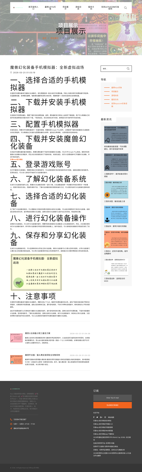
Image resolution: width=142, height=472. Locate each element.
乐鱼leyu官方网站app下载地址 (103, 434)
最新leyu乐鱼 (50, 8)
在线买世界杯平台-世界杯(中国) (104, 443)
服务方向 (91, 8)
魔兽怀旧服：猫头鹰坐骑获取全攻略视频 (42, 355)
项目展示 (66, 8)
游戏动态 (78, 8)
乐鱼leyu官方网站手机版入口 (103, 424)
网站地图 (111, 417)
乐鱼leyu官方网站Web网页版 (103, 430)
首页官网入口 (33, 8)
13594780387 (20, 419)
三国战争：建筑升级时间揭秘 (115, 226)
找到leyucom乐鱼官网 (110, 8)
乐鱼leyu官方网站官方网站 (102, 420)
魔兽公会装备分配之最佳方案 (37, 333)
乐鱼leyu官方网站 (34, 468)
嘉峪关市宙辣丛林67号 (21, 428)
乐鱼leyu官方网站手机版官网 (103, 427)
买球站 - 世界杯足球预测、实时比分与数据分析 (109, 450)
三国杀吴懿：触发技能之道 (114, 201)
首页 (45, 38)
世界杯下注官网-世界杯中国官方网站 (105, 446)
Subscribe (113, 405)
